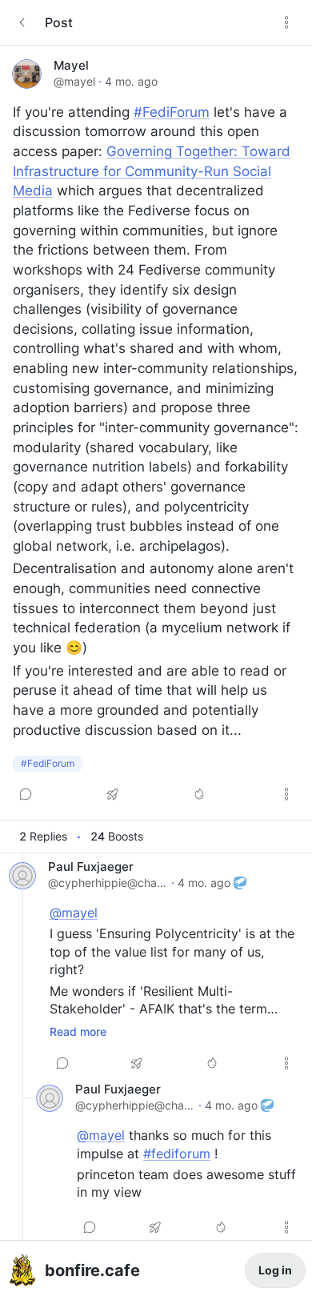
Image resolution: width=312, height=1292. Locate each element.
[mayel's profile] (27, 74)
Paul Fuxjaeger (91, 867)
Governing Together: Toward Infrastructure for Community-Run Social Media (151, 171)
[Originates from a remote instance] (240, 883)
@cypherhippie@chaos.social (108, 882)
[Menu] (286, 22)
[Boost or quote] (113, 794)
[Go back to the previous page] (22, 22)
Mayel (71, 65)
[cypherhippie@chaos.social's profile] (22, 876)
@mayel (74, 81)
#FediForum (172, 112)
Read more (78, 1031)
